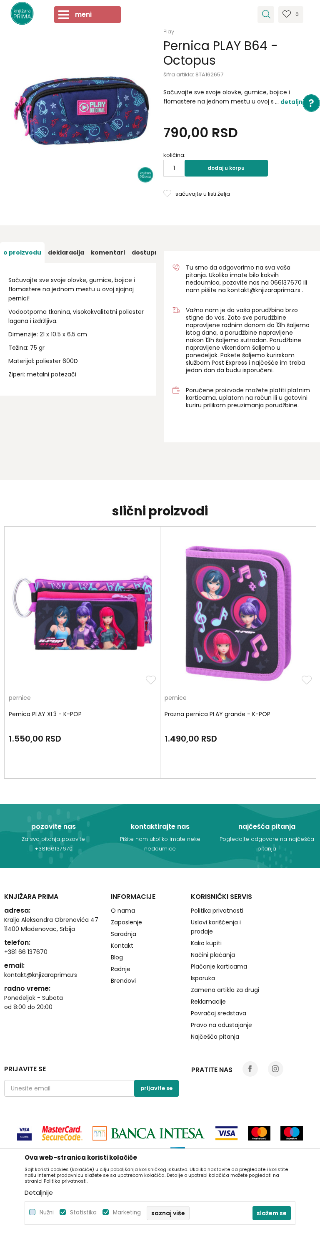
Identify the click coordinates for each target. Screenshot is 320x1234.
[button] (266, 14)
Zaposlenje (126, 922)
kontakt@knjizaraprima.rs (264, 290)
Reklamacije (208, 1001)
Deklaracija (66, 252)
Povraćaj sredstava (218, 1013)
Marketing (127, 1212)
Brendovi (123, 981)
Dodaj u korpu (226, 168)
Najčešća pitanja (215, 1036)
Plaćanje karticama (219, 966)
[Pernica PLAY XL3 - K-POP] (82, 612)
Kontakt (122, 945)
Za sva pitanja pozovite (53, 839)
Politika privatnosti (217, 910)
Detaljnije (295, 102)
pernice (20, 698)
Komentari (108, 252)
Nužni (47, 1212)
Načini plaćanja (213, 955)
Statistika (83, 1212)
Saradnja (123, 934)
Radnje (120, 969)
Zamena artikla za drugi (225, 990)
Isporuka (203, 978)
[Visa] (24, 1133)
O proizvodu (22, 252)
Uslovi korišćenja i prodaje (216, 927)
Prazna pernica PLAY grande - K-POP (217, 714)
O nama (123, 910)
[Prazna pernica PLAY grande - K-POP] (238, 612)
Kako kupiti (206, 943)
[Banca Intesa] (148, 1133)
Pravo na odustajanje (221, 1025)
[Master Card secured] (62, 1133)
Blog (117, 957)
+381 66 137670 (26, 952)
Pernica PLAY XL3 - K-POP (45, 714)
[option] (22, 252)
